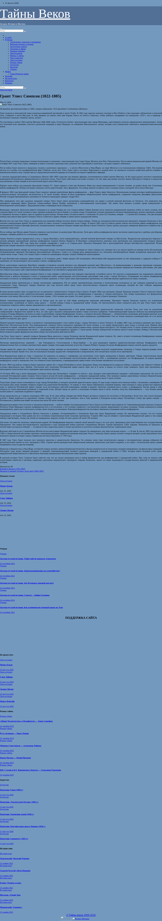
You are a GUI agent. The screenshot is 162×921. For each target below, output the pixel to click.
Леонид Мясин (6, 510)
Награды (14, 67)
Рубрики (9, 40)
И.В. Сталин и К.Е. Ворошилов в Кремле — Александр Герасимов (30, 770)
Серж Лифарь (6, 498)
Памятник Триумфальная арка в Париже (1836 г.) (22, 826)
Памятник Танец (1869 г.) (11, 790)
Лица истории (16, 60)
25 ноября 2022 (6, 863)
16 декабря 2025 (7, 726)
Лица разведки (16, 58)
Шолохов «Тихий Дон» (10, 895)
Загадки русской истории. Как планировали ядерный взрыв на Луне (31, 607)
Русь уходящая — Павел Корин (14, 733)
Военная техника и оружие (22, 44)
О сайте (8, 37)
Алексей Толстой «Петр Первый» (15, 871)
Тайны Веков (35, 14)
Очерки (13, 69)
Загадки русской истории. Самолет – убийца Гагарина (24, 595)
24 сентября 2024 (7, 564)
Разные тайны (16, 62)
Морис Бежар (6, 486)
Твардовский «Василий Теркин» (15, 858)
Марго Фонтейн (7, 701)
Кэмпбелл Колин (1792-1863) (12, 469)
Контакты (9, 81)
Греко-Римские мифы (19, 74)
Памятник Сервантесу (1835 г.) (14, 839)
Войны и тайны (17, 56)
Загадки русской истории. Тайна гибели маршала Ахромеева (28, 559)
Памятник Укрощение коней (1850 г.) (17, 814)
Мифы (8, 72)
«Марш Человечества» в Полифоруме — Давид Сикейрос (26, 721)
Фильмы (8, 76)
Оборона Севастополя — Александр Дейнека (20, 746)
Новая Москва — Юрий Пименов (15, 758)
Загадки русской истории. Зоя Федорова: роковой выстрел (27, 583)
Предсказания (16, 53)
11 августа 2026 (6, 795)
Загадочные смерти (18, 46)
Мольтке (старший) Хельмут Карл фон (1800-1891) (22, 471)
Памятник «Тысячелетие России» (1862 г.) (19, 802)
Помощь (8, 83)
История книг (11, 78)
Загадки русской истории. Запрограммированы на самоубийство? (30, 571)
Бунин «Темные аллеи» (10, 883)
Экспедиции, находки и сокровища (25, 42)
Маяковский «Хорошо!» (11, 907)
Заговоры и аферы (18, 49)
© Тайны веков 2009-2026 (81, 914)
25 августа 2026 (7, 670)
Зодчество (14, 65)
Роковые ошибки (17, 51)
